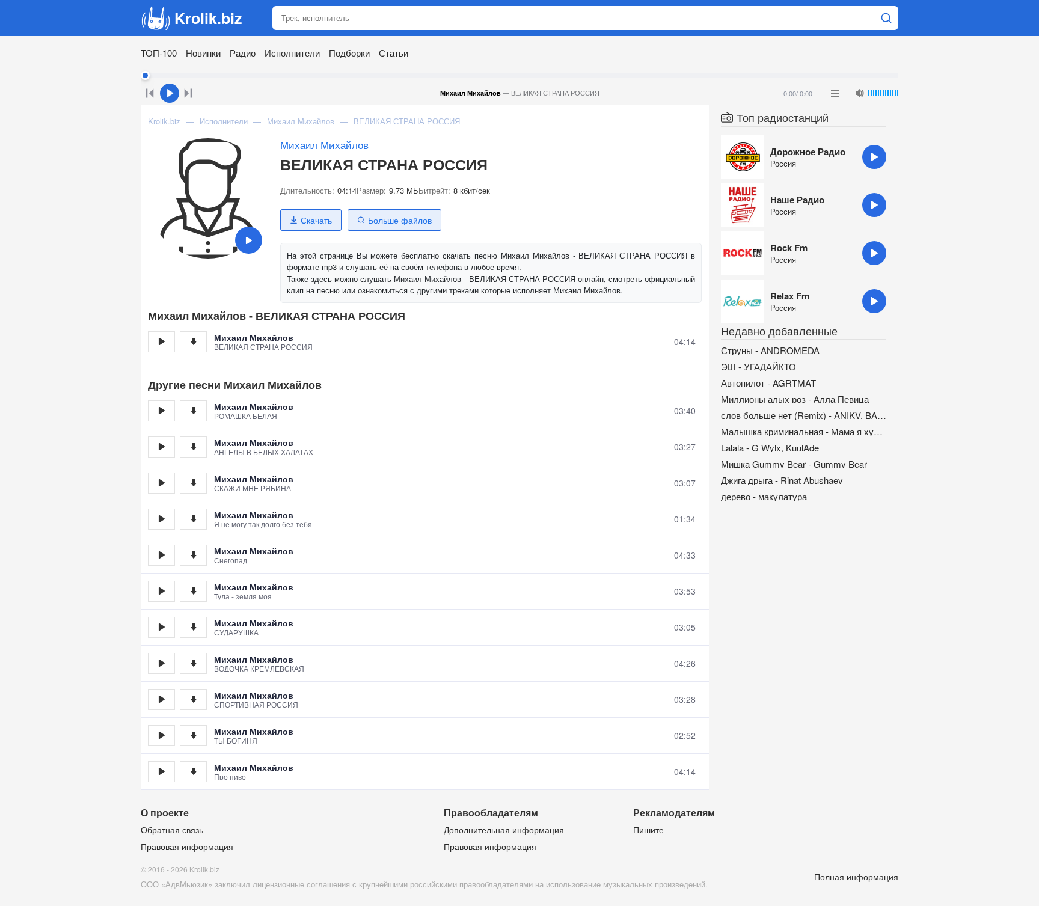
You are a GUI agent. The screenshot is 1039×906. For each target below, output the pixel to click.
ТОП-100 (159, 52)
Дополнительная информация (504, 830)
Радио (243, 52)
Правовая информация (187, 846)
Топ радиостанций (783, 117)
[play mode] (835, 93)
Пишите (648, 830)
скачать (193, 341)
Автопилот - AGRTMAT (768, 382)
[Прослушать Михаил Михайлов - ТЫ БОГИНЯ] (161, 735)
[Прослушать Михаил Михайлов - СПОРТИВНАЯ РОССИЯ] (161, 699)
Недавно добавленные (779, 330)
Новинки (203, 52)
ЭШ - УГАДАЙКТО (758, 366)
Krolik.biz (208, 18)
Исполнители (292, 52)
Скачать (316, 220)
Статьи (393, 52)
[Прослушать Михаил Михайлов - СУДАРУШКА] (161, 627)
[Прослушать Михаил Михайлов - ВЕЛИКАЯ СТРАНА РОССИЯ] (161, 341)
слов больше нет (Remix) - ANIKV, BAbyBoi (803, 415)
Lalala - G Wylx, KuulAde (770, 447)
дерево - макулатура (764, 496)
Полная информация (856, 877)
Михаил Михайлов (324, 144)
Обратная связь (172, 830)
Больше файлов (400, 220)
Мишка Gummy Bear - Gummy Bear (794, 463)
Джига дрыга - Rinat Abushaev (782, 480)
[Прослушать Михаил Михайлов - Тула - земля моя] (161, 591)
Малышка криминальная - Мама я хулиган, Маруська (803, 431)
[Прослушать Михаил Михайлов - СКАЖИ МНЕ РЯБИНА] (161, 483)
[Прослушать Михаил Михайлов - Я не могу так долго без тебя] (161, 519)
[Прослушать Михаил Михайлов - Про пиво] (161, 771)
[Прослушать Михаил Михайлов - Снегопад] (161, 555)
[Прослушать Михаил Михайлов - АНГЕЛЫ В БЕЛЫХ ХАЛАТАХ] (161, 447)
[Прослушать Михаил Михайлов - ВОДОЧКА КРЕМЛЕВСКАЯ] (161, 663)
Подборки (349, 52)
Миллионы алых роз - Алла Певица (795, 398)
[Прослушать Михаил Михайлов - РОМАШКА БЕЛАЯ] (161, 410)
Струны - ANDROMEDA (770, 350)
